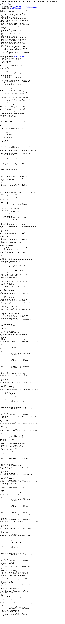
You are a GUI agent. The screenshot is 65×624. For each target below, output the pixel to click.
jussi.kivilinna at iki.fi (9, 3)
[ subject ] (16, 8)
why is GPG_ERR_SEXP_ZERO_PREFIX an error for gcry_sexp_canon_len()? (24, 7)
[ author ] (19, 8)
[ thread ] (13, 8)
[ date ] (10, 8)
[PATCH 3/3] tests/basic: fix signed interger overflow (20, 6)
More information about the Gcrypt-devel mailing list (8, 623)
